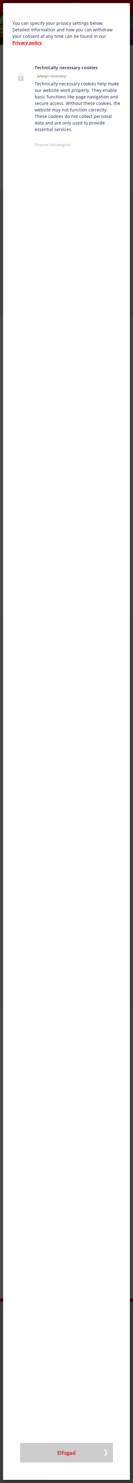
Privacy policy (27, 43)
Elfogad (66, 1452)
